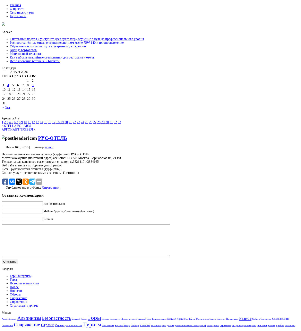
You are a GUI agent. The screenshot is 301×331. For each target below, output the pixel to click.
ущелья (271, 325)
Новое (14, 287)
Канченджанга (159, 319)
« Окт (6, 107)
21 (70, 122)
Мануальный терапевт (25, 53)
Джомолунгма (128, 319)
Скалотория (7, 325)
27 (94, 122)
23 (78, 122)
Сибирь (256, 319)
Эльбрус (135, 325)
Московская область (206, 319)
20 (66, 122)
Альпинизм (29, 318)
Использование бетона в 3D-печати (35, 61)
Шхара (126, 325)
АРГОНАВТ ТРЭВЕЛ (17, 129)
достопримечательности (187, 325)
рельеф (202, 325)
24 (82, 122)
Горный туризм (20, 276)
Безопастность (56, 318)
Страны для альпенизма (68, 325)
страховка (225, 325)
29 (103, 122)
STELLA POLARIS (17, 125)
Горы (13, 279)
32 (115, 122)
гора (164, 325)
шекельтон (290, 325)
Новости (16, 290)
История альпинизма (24, 283)
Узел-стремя (108, 325)
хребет (280, 325)
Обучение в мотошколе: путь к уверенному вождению (48, 46)
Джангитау (115, 319)
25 (86, 122)
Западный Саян (143, 319)
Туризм (92, 324)
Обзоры (15, 294)
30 (107, 122)
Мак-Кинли (189, 319)
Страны (47, 325)
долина (170, 325)
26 (90, 122)
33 (119, 122)
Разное (245, 318)
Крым (180, 318)
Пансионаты (232, 319)
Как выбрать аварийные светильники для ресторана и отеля (52, 57)
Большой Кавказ (79, 319)
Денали (105, 319)
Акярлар (12, 319)
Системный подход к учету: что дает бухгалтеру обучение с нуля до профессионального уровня (77, 39)
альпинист (156, 325)
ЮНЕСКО (145, 325)
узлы (253, 325)
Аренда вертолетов (23, 50)
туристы (246, 325)
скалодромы (213, 325)
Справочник (50, 187)
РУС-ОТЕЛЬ (52, 138)
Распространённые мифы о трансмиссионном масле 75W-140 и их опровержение (67, 42)
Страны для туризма (24, 305)
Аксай (5, 319)
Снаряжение (18, 298)
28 (99, 122)
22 (74, 122)
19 (62, 122)
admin (49, 147)
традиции (237, 325)
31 (111, 122)
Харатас (119, 325)
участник (262, 325)
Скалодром (265, 319)
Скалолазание (280, 318)
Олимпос (221, 319)
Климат (171, 318)
